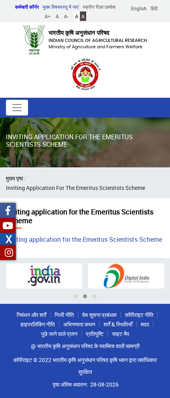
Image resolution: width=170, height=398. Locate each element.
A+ (48, 16)
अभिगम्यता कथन (79, 324)
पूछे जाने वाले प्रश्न (59, 333)
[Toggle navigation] (17, 108)
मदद (145, 324)
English (139, 8)
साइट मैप (120, 333)
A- (66, 16)
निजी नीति (64, 314)
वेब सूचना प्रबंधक (99, 314)
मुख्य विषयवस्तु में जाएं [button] (61, 7)
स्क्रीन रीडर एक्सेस (99, 7)
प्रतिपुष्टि (95, 333)
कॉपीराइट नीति (139, 314)
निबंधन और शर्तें (31, 314)
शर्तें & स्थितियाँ (118, 324)
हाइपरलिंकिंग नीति (38, 324)
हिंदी (154, 8)
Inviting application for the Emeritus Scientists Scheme (84, 239)
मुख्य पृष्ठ (14, 178)
